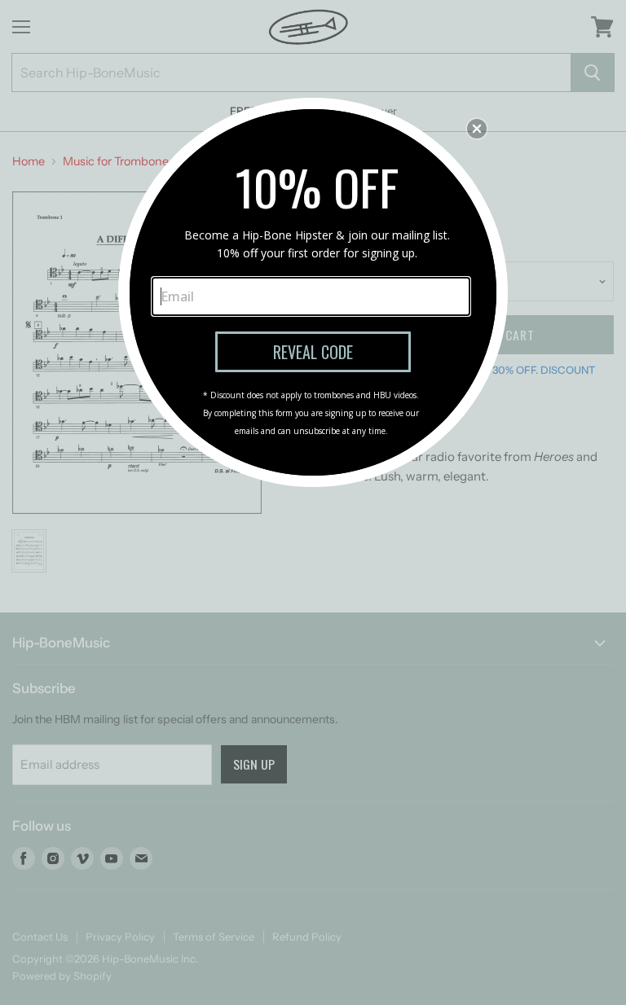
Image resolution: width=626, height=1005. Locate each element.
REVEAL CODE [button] (313, 352)
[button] (477, 128)
